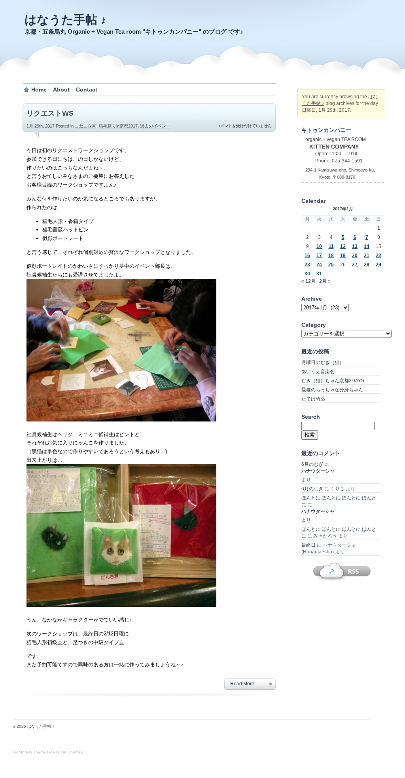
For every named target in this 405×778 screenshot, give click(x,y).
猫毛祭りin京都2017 (118, 126)
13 (355, 246)
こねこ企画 (86, 126)
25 (331, 264)
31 (319, 273)
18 (331, 255)
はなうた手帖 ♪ (65, 19)
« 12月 (308, 281)
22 (378, 255)
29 (378, 264)
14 (366, 246)
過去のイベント (155, 126)
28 (366, 264)
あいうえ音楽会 (318, 371)
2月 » (325, 281)
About (61, 89)
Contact (86, 89)
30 (307, 273)
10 (319, 246)
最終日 (308, 545)
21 (366, 255)
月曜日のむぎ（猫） (322, 362)
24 (319, 264)
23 (307, 264)
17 (319, 255)
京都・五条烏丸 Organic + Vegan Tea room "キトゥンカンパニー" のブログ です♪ (134, 31)
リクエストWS (50, 113)
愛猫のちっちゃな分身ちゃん (332, 390)
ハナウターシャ (318, 471)
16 (307, 255)
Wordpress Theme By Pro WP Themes (48, 752)
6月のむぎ (312, 464)
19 (343, 255)
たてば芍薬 (313, 399)
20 (355, 255)
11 (331, 246)
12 (343, 246)
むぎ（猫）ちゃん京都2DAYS (332, 380)
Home (39, 89)
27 (355, 264)
